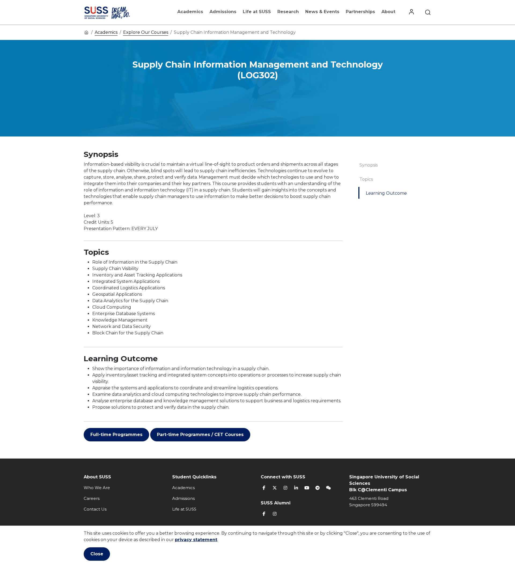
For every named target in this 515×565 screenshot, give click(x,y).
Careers (92, 498)
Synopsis (368, 165)
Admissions (222, 11)
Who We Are (97, 487)
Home (86, 32)
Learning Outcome (386, 193)
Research (288, 11)
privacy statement (196, 539)
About (388, 11)
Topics (366, 179)
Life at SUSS (257, 11)
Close (96, 553)
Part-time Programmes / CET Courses (200, 434)
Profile (411, 12)
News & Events (322, 11)
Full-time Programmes (116, 434)
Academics (190, 11)
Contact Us (95, 509)
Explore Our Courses (145, 32)
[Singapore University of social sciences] (116, 12)
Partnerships (360, 11)
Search (427, 12)
